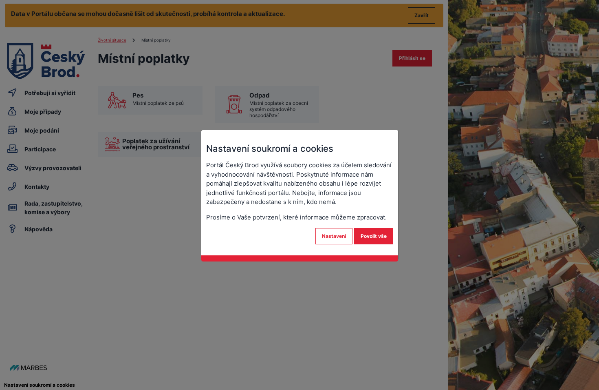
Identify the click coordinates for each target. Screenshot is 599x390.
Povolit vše (374, 236)
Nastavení (334, 236)
